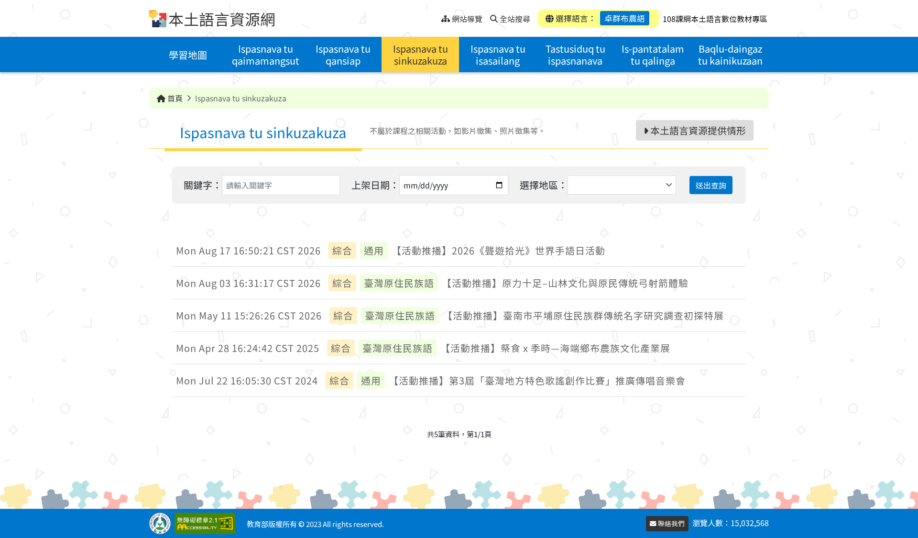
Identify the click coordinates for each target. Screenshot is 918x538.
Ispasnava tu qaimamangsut (265, 54)
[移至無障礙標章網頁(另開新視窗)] (207, 523)
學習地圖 (188, 55)
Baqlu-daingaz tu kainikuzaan (730, 54)
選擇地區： (544, 185)
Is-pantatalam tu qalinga (653, 54)
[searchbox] (571, 185)
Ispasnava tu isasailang (497, 54)
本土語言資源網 (221, 19)
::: (433, 16)
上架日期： (375, 185)
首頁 (174, 98)
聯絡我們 (670, 523)
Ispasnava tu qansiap (343, 54)
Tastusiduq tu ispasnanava (575, 54)
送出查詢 (711, 185)
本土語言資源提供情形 (697, 130)
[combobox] (622, 185)
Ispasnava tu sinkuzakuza (420, 54)
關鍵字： (203, 185)
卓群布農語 (624, 18)
